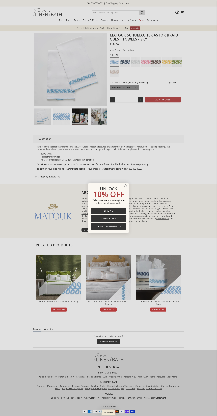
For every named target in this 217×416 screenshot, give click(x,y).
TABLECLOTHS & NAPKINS (108, 226)
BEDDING (108, 210)
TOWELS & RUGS (108, 218)
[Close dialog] (125, 185)
